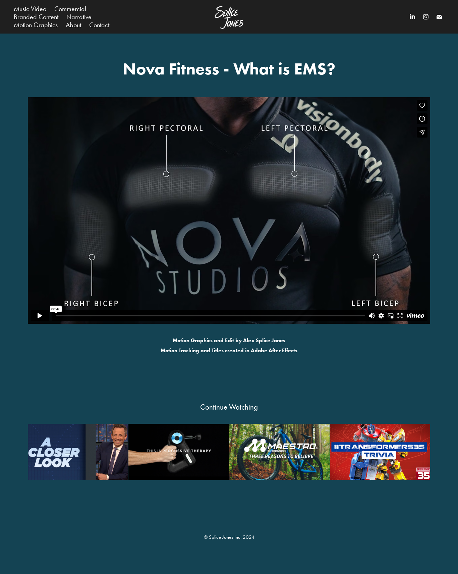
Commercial (70, 9)
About (73, 25)
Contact (99, 25)
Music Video (30, 9)
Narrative (79, 17)
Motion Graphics (36, 25)
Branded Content (36, 17)
